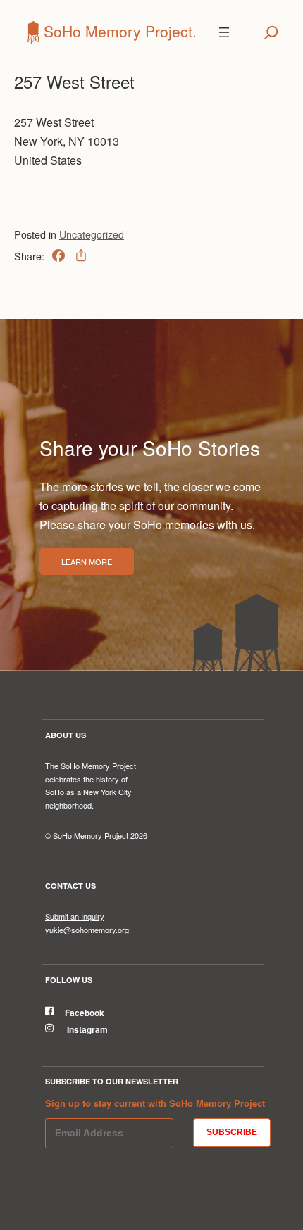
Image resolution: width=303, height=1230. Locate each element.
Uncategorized (91, 234)
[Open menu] (224, 32)
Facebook (84, 1012)
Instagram (86, 1029)
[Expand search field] (271, 32)
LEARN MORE (86, 561)
